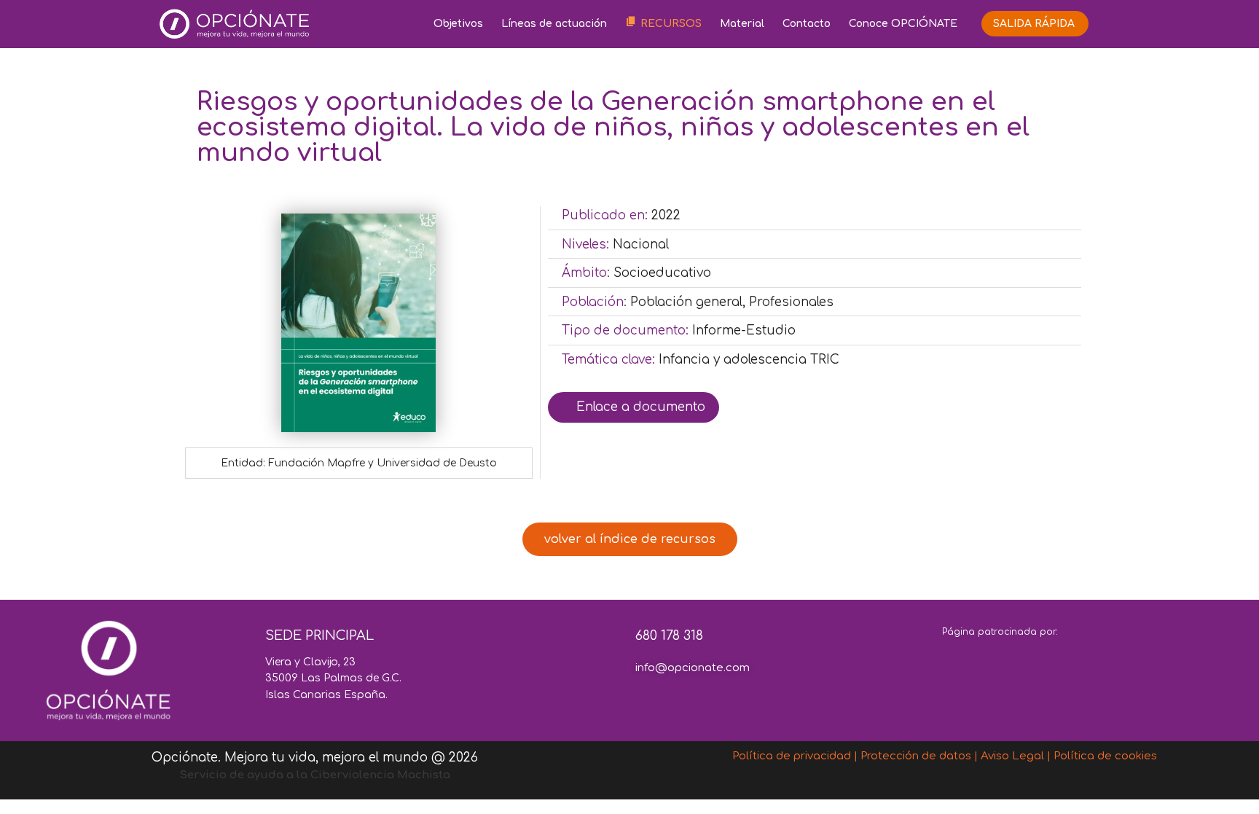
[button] (629, 539)
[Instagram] (698, 700)
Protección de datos (915, 756)
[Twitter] (656, 700)
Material (742, 23)
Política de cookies (1105, 756)
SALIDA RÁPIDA (1034, 23)
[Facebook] (615, 700)
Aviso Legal (1012, 756)
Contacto (807, 23)
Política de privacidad (791, 756)
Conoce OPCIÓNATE (903, 23)
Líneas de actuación (554, 23)
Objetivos (458, 23)
